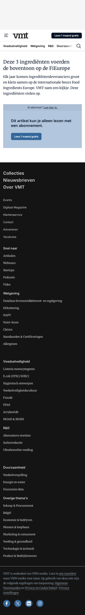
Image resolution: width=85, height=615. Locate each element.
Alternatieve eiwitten (17, 435)
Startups (8, 270)
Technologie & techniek (18, 548)
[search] (79, 46)
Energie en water (14, 482)
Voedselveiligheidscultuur (20, 390)
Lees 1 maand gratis (67, 35)
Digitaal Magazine (14, 207)
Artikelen (9, 256)
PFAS (6, 405)
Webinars (9, 263)
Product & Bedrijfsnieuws (20, 556)
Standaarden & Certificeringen (23, 336)
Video (6, 284)
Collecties (13, 173)
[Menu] (6, 35)
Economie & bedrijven (17, 520)
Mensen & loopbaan (16, 527)
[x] (17, 603)
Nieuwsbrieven (19, 180)
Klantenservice (12, 214)
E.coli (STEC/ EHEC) (16, 376)
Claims (7, 329)
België (7, 513)
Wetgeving (11, 293)
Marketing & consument (19, 534)
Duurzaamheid (14, 467)
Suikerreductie (13, 442)
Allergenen (10, 344)
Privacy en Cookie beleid (41, 588)
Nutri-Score (11, 322)
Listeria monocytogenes (19, 369)
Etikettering (11, 308)
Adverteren (10, 229)
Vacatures (9, 236)
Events (7, 200)
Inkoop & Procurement (18, 505)
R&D (6, 428)
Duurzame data (13, 489)
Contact (8, 222)
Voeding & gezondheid (17, 541)
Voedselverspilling (15, 475)
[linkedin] (28, 603)
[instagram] (39, 603)
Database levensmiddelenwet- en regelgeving (32, 301)
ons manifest (67, 573)
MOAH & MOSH (13, 419)
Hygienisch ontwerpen (18, 383)
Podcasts (9, 277)
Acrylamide (10, 412)
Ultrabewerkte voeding (18, 450)
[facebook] (6, 603)
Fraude (7, 397)
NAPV (7, 315)
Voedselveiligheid (16, 361)
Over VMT (14, 187)
